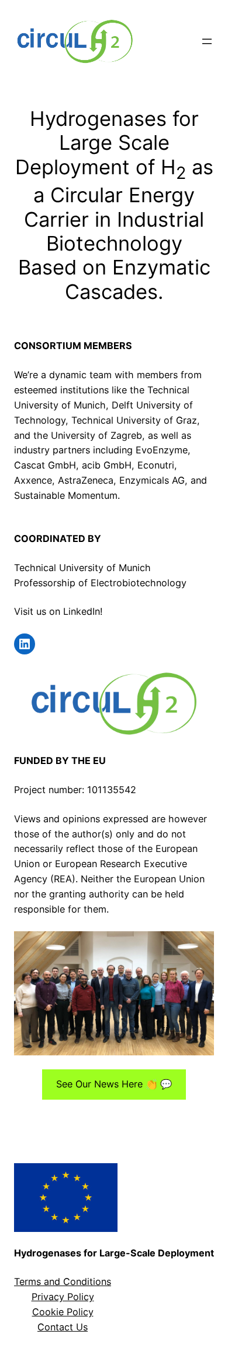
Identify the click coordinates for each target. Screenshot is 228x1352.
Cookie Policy (63, 1312)
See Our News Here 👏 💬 (114, 1084)
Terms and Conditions (62, 1281)
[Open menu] (207, 41)
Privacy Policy (63, 1296)
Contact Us (62, 1327)
